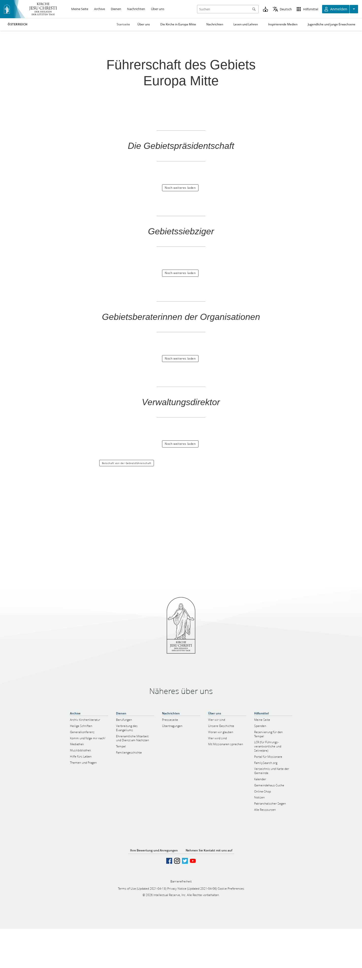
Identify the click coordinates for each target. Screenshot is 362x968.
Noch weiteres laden (180, 188)
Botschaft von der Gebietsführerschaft (126, 463)
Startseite (123, 24)
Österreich (18, 24)
